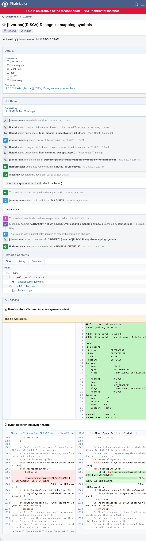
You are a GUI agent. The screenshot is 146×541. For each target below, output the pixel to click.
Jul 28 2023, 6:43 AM (80, 218)
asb (12, 72)
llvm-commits (47, 152)
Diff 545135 (57, 200)
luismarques (17, 65)
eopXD (71, 152)
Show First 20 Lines (21, 433)
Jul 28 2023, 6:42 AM (77, 200)
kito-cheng (16, 80)
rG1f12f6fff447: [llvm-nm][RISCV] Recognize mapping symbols (40, 88)
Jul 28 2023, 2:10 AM (93, 166)
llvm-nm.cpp (25, 290)
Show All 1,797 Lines (44, 433)
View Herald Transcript (73, 127)
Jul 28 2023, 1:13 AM (60, 120)
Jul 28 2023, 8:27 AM (93, 246)
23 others (79, 133)
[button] (143, 4)
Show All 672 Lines (42, 531)
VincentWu (62, 133)
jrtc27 (13, 76)
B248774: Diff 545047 (68, 166)
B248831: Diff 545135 (68, 246)
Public (27, 30)
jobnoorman (24, 39)
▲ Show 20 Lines (21, 531)
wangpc (61, 152)
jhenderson (16, 61)
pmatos (50, 133)
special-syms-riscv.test (31, 281)
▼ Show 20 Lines (66, 433)
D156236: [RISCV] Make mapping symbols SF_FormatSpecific (80, 159)
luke (41, 133)
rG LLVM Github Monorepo (20, 111)
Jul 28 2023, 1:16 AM (129, 159)
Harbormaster (17, 166)
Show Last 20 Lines (64, 531)
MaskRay (15, 69)
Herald (13, 127)
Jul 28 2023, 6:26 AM (58, 174)
